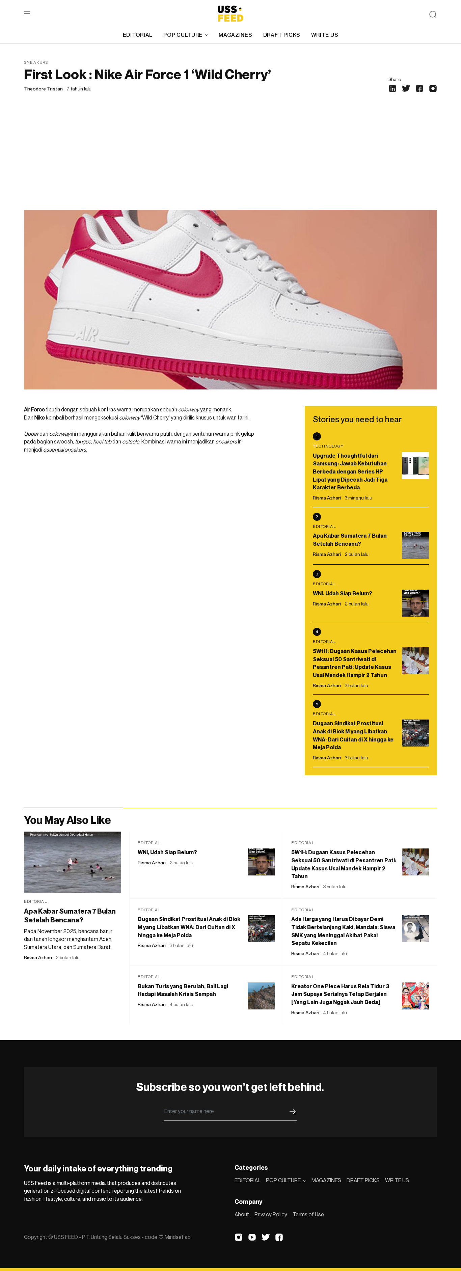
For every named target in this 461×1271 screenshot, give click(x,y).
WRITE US (324, 34)
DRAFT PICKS (281, 34)
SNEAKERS (36, 62)
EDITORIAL (138, 34)
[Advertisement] (230, 159)
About (242, 1214)
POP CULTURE (182, 34)
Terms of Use (308, 1214)
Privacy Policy (270, 1214)
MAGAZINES (235, 34)
